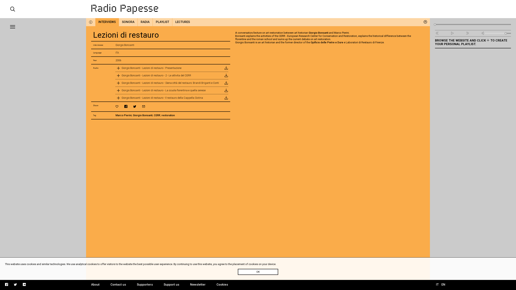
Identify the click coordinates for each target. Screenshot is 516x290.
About (95, 284)
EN (443, 284)
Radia (145, 22)
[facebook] (125, 106)
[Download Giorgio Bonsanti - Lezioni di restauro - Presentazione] (226, 68)
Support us (171, 284)
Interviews (107, 22)
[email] (143, 106)
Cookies (222, 284)
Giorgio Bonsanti (143, 115)
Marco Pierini (123, 115)
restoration (168, 115)
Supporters (145, 284)
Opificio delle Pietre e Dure (327, 42)
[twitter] (134, 106)
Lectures (182, 22)
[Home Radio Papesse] (258, 9)
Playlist (162, 22)
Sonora (128, 22)
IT (437, 284)
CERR (157, 115)
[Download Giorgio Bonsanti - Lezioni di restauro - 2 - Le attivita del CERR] (226, 75)
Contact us (118, 284)
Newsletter (198, 284)
